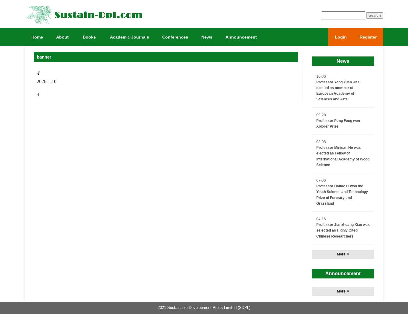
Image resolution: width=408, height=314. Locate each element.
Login (341, 37)
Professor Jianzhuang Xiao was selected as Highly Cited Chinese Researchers (343, 230)
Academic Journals (129, 37)
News (206, 37)
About (62, 37)
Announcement (241, 37)
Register (368, 37)
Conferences (175, 37)
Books (89, 37)
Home (37, 37)
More (341, 254)
